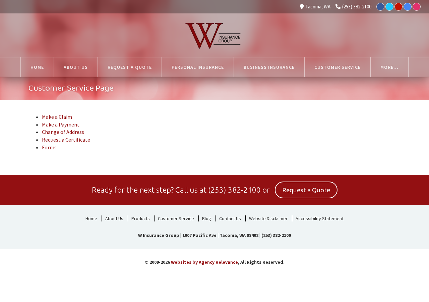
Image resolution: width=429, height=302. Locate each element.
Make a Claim (57, 116)
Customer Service (176, 218)
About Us (114, 218)
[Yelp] (398, 7)
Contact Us (230, 218)
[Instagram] (417, 7)
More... (389, 67)
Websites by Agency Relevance (204, 262)
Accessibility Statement (320, 218)
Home (91, 218)
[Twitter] (389, 7)
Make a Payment (60, 124)
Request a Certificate (66, 139)
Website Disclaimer (268, 218)
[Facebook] (380, 7)
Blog (206, 218)
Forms (49, 147)
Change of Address (63, 132)
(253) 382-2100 (356, 6)
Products (140, 218)
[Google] (408, 7)
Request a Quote (306, 190)
